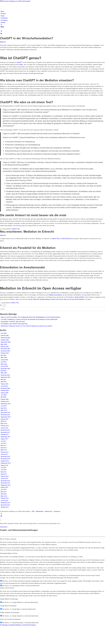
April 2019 (4, 408)
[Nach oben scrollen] (0, 520)
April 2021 (4, 382)
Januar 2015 (4, 500)
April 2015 (4, 494)
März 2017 (4, 450)
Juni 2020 (3, 395)
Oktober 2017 (5, 434)
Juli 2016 (3, 467)
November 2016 (5, 459)
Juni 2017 (3, 443)
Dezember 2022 (5, 368)
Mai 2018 (3, 421)
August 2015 (4, 487)
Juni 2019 (3, 406)
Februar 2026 (5, 335)
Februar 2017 (5, 452)
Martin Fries (16, 229)
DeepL (21, 64)
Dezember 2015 (5, 481)
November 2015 (5, 483)
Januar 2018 (4, 428)
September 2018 (5, 417)
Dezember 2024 (5, 349)
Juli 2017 (3, 441)
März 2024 (4, 357)
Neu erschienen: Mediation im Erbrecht (27, 231)
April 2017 (4, 448)
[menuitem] (53, 11)
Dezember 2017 (5, 430)
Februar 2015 (5, 498)
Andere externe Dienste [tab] (7, 588)
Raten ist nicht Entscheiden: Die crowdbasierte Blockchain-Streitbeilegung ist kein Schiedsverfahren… (31, 317)
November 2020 (5, 388)
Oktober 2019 (5, 401)
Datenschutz (48, 511)
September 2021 (5, 377)
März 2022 (4, 373)
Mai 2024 (3, 355)
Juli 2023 (3, 362)
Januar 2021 (4, 386)
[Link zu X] (1, 31)
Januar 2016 (4, 478)
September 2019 (5, 404)
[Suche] (1, 25)
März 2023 (4, 364)
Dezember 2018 (5, 412)
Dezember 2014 (5, 503)
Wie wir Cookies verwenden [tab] (8, 539)
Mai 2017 (3, 445)
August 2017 (4, 439)
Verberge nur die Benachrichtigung (25, 625)
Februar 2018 (5, 426)
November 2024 (5, 351)
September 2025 (5, 342)
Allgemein (3, 42)
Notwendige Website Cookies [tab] (8, 553)
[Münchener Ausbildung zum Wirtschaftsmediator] (15, 1)
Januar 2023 (4, 366)
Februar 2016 (5, 476)
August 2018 (4, 419)
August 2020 (4, 393)
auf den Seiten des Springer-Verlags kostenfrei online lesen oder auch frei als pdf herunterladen (56, 299)
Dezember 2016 (5, 456)
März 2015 (4, 496)
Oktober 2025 (5, 340)
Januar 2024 (4, 360)
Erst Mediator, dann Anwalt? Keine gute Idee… (15, 324)
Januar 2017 (4, 454)
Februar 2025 (5, 346)
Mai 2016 (3, 472)
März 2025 (4, 344)
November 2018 (5, 415)
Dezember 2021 (5, 375)
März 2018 (4, 423)
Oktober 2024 (5, 353)
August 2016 (4, 465)
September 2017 (5, 437)
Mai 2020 (3, 397)
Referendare (39, 511)
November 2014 (5, 505)
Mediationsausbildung (55, 295)
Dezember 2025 (5, 338)
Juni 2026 (3, 333)
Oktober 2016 (5, 461)
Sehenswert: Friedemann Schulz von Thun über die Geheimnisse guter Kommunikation (26, 326)
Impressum (57, 511)
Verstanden (3, 527)
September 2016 (5, 463)
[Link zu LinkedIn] (1, 33)
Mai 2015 (3, 492)
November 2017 (5, 432)
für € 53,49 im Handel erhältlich (75, 297)
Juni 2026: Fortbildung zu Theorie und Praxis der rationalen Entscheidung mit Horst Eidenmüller (29, 319)
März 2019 (4, 410)
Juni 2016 (3, 470)
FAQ (33, 511)
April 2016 (4, 474)
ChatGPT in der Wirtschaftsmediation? (26, 38)
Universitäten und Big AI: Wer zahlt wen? (13, 321)
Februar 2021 (5, 384)
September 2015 (5, 485)
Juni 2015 (3, 489)
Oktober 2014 (5, 507)
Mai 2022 (3, 371)
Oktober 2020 (5, 390)
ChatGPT (19, 62)
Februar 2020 (5, 399)
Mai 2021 (3, 379)
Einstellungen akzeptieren (7, 625)
